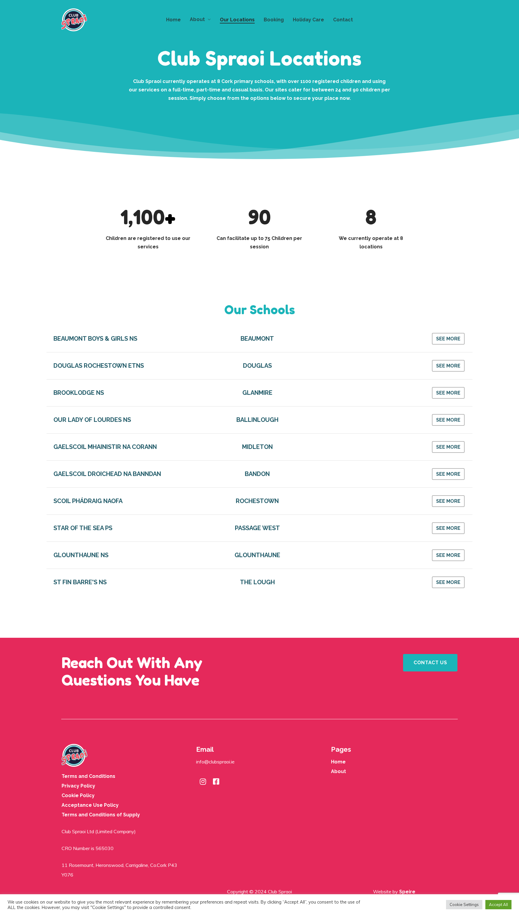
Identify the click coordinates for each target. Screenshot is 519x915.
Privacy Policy (78, 786)
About (338, 771)
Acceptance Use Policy (90, 805)
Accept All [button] (498, 904)
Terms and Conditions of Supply (101, 815)
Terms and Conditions (88, 776)
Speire (407, 892)
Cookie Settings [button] (464, 904)
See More (448, 339)
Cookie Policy (78, 795)
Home (338, 762)
